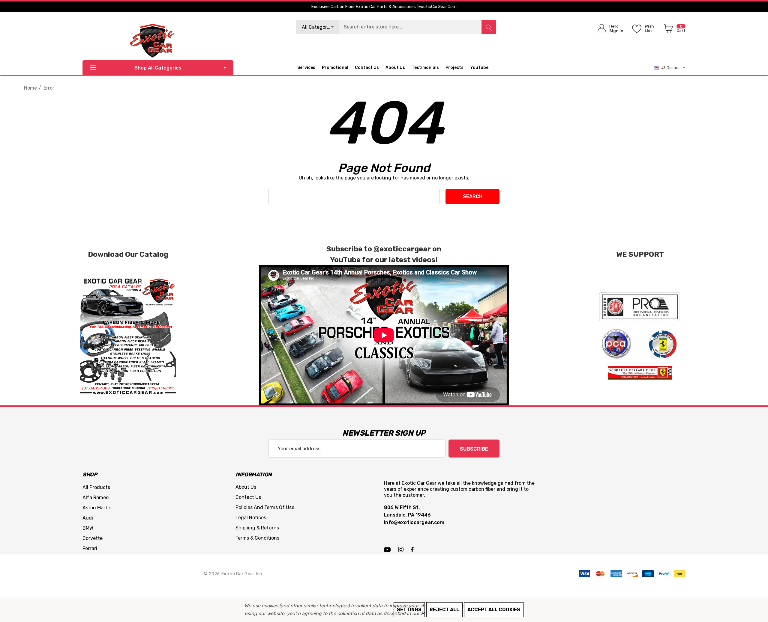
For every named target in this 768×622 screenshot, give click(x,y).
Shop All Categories (158, 68)
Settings (409, 609)
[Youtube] (388, 549)
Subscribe (474, 449)
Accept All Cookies (493, 609)
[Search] (488, 26)
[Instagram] (401, 549)
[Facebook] (412, 549)
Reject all (444, 609)
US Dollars (669, 67)
